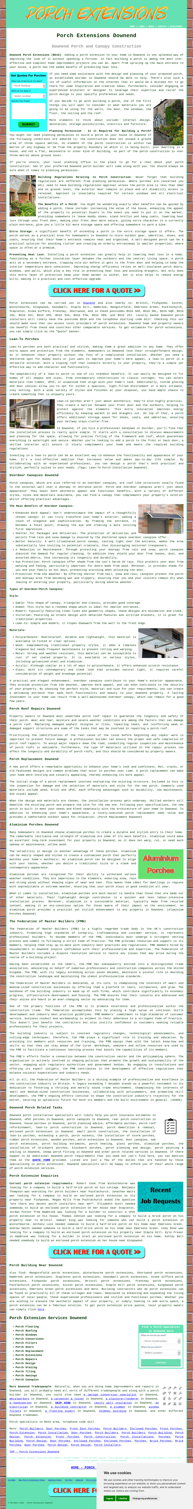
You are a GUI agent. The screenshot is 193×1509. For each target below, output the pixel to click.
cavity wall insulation (113, 1402)
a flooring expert (60, 1411)
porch (57, 208)
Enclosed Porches (143, 1428)
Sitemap (11, 1480)
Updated (79, 1480)
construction (174, 928)
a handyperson (20, 1402)
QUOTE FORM (41, 1160)
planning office (77, 162)
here (41, 1309)
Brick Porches (161, 1440)
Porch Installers (107, 1445)
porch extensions (112, 323)
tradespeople (111, 1390)
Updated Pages (55, 1480)
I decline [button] (123, 1498)
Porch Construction (100, 1436)
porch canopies (78, 1119)
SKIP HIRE (63, 1402)
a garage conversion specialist (110, 1394)
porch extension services (34, 1168)
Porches (164, 1436)
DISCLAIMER (176, 26)
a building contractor (69, 1406)
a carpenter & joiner (67, 1398)
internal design (136, 120)
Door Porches (56, 1428)
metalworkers (19, 1398)
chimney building (112, 1411)
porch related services (130, 1151)
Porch (13, 303)
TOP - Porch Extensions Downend (34, 1451)
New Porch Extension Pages (32, 1480)
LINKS (141, 26)
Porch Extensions (94, 1480)
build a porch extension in (160, 1220)
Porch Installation (53, 1432)
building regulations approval (92, 185)
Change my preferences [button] (145, 1498)
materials (129, 105)
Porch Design (36, 1440)
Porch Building (160, 1432)
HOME (132, 26)
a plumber (118, 1406)
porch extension (92, 54)
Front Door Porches (85, 1428)
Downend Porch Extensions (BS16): (36, 54)
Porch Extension (22, 1432)
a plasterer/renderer (122, 1398)
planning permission (58, 135)
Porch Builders (31, 1428)
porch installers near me (69, 1203)
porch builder (94, 166)
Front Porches (171, 1428)
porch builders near (71, 1191)
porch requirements (80, 1156)
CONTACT (162, 26)
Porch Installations (137, 1436)
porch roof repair (97, 716)
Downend (89, 303)
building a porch (128, 59)
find (22, 1272)
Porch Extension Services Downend (48, 1318)
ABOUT (151, 26)
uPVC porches (35, 1119)
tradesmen (30, 1415)
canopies (109, 482)
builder (81, 78)
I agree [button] (109, 1498)
